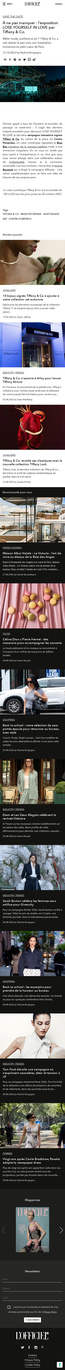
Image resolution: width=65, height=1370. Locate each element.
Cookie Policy (32, 1364)
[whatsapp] (29, 60)
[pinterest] (14, 60)
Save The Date (13, 16)
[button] (61, 1230)
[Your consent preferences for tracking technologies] (60, 1365)
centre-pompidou (20, 219)
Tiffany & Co (11, 214)
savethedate (51, 214)
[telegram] (34, 60)
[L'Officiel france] (32, 4)
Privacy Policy (50, 1312)
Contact (32, 1355)
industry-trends (31, 214)
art (5, 219)
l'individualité (16, 161)
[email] (5, 60)
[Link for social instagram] (35, 1348)
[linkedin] (19, 60)
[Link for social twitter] (22, 1348)
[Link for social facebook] (29, 1348)
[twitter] (24, 60)
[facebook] (10, 60)
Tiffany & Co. (11, 139)
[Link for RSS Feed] (42, 1347)
